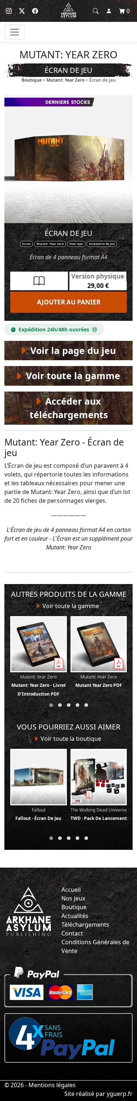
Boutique (32, 80)
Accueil (71, 890)
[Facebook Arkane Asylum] (35, 11)
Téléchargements (85, 925)
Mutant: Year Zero (65, 80)
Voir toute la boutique (70, 739)
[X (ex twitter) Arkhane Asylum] (22, 11)
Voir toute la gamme (70, 606)
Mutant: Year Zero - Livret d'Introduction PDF (38, 685)
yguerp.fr (120, 1094)
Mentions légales (52, 1085)
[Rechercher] (96, 11)
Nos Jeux (73, 898)
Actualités (74, 916)
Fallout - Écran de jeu (38, 814)
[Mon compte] (109, 11)
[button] (51, 705)
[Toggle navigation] (14, 32)
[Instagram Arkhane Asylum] (9, 11)
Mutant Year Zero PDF (98, 681)
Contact (72, 933)
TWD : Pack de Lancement (99, 814)
